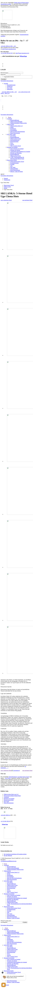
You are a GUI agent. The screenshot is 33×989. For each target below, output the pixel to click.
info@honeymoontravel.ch (22, 53)
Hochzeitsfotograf (11, 886)
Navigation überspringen (7, 80)
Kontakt (6, 83)
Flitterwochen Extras (12, 885)
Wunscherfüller (11, 915)
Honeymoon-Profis (9, 800)
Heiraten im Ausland (9, 798)
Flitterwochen (7, 871)
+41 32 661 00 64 (5, 821)
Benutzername (4, 72)
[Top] (1, 987)
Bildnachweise (12, 861)
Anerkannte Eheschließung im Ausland (17, 898)
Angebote (6, 797)
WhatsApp (23, 56)
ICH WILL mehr (8, 881)
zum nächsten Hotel (27, 200)
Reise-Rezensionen (9, 803)
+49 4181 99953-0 (5, 815)
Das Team (9, 87)
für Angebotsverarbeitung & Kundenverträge (15, 854)
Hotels (8, 873)
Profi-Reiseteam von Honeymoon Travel (19, 776)
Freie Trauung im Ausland (13, 895)
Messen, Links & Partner (13, 918)
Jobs (8, 912)
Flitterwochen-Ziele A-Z (13, 872)
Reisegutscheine (11, 888)
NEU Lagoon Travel (12, 892)
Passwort (3, 74)
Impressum (10, 89)
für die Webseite (8, 855)
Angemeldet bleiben (9, 76)
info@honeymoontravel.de (9, 49)
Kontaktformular (11, 85)
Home (5, 863)
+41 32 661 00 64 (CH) (7, 53)
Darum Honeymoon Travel (14, 908)
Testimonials (7, 179)
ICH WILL (8, 778)
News (8, 889)
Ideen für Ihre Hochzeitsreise (14, 878)
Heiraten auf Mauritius (12, 899)
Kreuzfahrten (10, 876)
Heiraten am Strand (12, 896)
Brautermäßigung (11, 866)
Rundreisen (10, 875)
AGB (2, 861)
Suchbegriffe (4, 922)
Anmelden (3, 79)
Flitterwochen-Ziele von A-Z (11, 794)
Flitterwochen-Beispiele (13, 868)
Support (6, 178)
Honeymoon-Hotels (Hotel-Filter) (12, 795)
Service (9, 891)
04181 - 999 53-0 (5, 93)
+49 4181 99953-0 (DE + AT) (8, 46)
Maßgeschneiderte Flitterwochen (15, 869)
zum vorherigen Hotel (6, 200)
